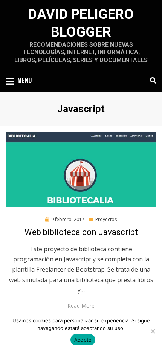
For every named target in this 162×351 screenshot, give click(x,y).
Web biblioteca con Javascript (81, 232)
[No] (152, 331)
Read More (81, 305)
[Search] (151, 80)
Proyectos (106, 219)
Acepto (83, 340)
